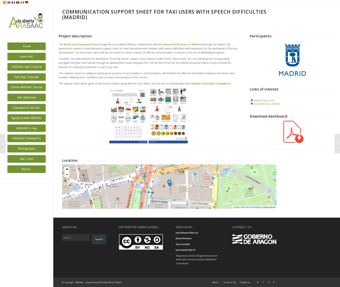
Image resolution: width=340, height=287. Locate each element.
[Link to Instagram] (268, 282)
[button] (169, 183)
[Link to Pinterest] (273, 282)
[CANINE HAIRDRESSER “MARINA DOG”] (2, 143)
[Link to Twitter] (257, 282)
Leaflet (236, 207)
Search (99, 239)
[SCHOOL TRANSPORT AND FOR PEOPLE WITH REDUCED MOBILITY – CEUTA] (337, 143)
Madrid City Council (264, 100)
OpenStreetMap (253, 207)
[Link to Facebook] (263, 282)
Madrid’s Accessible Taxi (206, 83)
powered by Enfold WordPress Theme (104, 282)
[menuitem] (26, 46)
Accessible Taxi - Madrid (267, 103)
